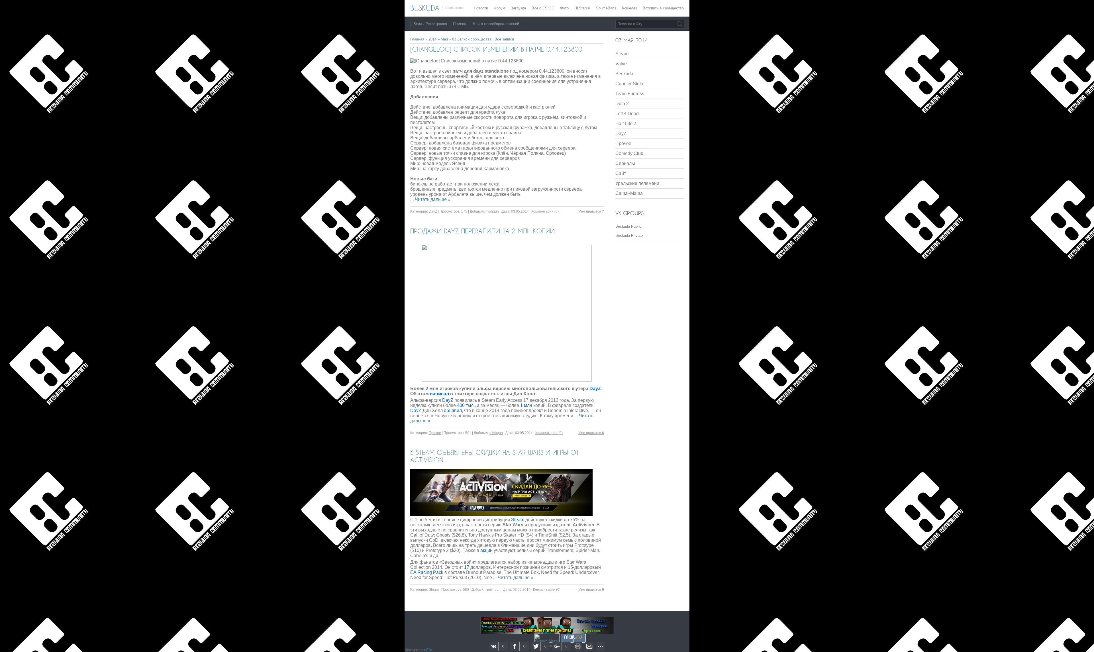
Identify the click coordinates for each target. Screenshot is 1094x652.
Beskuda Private (629, 235)
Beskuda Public (628, 226)
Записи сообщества (474, 39)
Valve (621, 63)
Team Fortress (629, 93)
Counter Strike (629, 83)
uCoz (428, 650)
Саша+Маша (629, 193)
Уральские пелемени (637, 183)
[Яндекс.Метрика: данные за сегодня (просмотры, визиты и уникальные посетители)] (547, 638)
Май (444, 39)
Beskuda (624, 73)
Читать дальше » (432, 199)
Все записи (504, 39)
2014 (432, 39)
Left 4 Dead (627, 113)
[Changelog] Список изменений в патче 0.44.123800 (496, 49)
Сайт (620, 173)
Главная (417, 39)
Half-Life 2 (625, 123)
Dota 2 (622, 103)
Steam (434, 590)
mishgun (492, 211)
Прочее (435, 433)
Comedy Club (629, 153)
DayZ (433, 211)
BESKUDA (424, 8)
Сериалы (625, 163)
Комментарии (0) (545, 211)
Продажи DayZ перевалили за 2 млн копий (482, 231)
